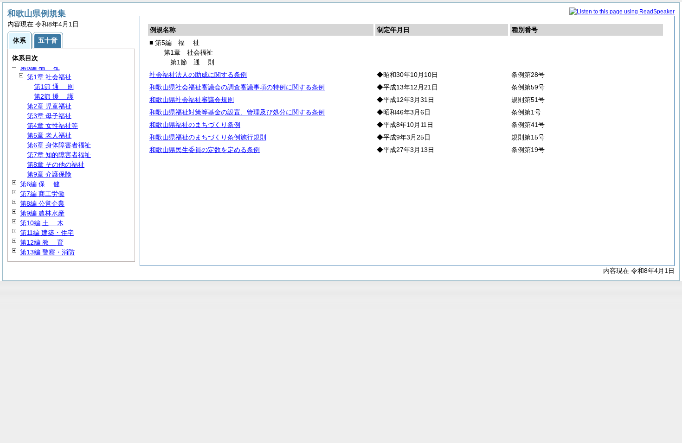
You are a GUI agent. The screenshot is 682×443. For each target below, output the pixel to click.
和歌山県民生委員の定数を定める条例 (204, 149)
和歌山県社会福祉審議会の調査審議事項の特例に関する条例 (237, 87)
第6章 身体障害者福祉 (59, 145)
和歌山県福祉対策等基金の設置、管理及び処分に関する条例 (237, 112)
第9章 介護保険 (49, 174)
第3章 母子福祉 (49, 116)
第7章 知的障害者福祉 (59, 154)
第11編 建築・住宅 (47, 232)
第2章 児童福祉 (49, 106)
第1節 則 (54, 86)
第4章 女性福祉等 (52, 125)
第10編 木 (42, 223)
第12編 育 (42, 242)
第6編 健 (40, 184)
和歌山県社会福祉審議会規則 (191, 99)
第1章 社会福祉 (49, 77)
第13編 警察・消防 (47, 252)
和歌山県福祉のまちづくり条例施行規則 (207, 137)
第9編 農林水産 (42, 213)
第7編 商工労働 (42, 193)
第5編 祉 (40, 67)
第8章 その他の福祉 (55, 164)
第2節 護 (54, 96)
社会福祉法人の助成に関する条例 (198, 74)
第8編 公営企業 (42, 203)
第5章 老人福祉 (49, 135)
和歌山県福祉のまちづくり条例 (194, 124)
